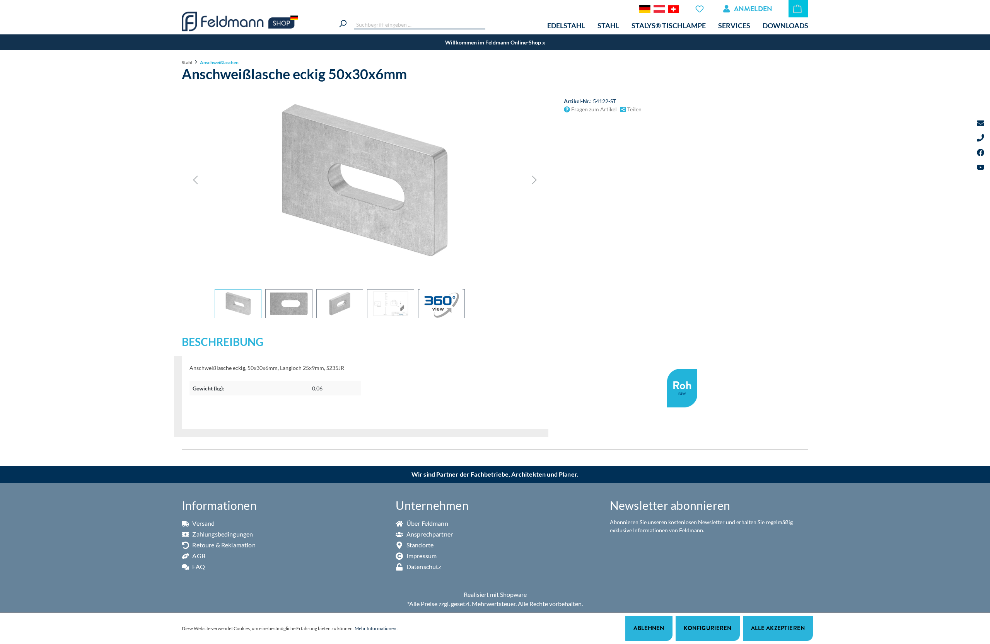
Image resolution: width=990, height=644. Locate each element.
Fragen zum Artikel (593, 109)
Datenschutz (423, 566)
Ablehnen (648, 628)
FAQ (198, 566)
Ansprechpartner (429, 534)
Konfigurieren (708, 628)
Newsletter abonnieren (670, 505)
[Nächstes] (534, 180)
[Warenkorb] (798, 8)
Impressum (421, 555)
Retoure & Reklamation (223, 545)
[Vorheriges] (195, 180)
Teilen (634, 109)
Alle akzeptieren (778, 628)
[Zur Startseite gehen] (240, 21)
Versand (203, 523)
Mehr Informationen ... (378, 628)
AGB (198, 555)
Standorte (419, 545)
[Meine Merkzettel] (700, 8)
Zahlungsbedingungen (222, 534)
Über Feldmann (426, 523)
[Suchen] (343, 22)
